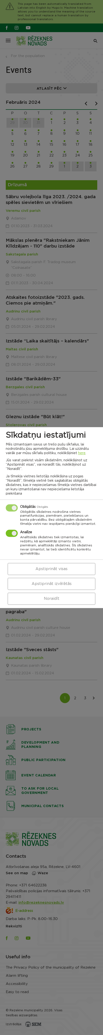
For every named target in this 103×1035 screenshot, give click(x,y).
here (82, 453)
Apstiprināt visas (51, 569)
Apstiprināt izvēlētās (52, 584)
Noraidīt (51, 599)
